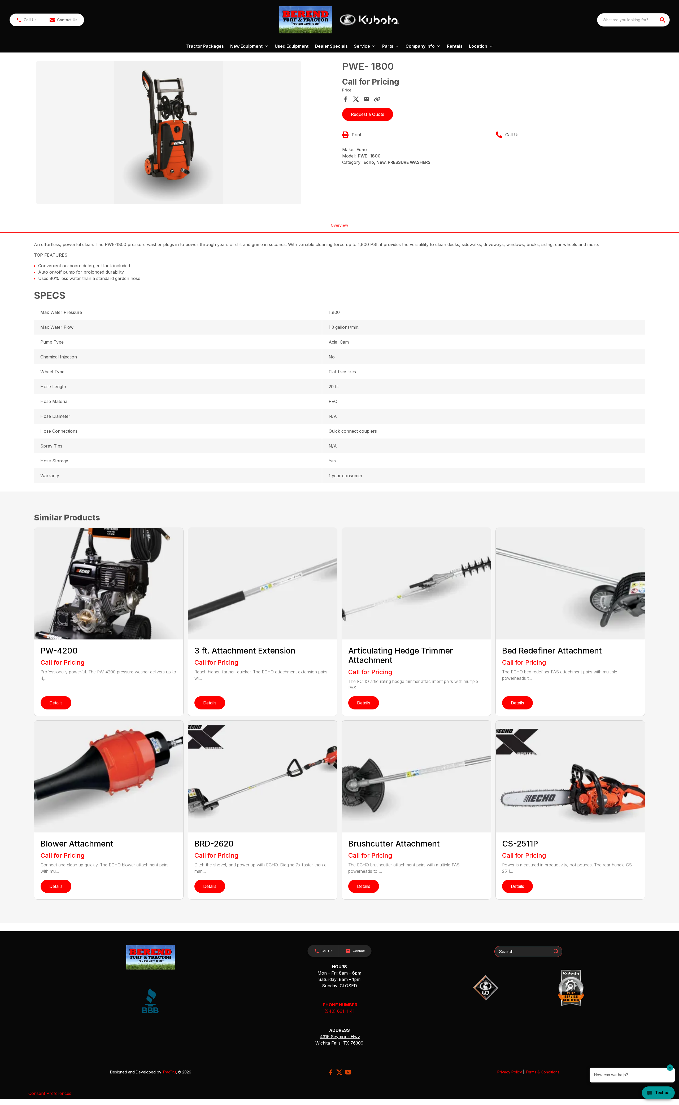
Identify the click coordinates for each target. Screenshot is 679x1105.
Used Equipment (291, 46)
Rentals (455, 46)
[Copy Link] (377, 99)
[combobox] (633, 20)
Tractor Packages (205, 46)
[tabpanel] (186, 133)
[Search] (556, 951)
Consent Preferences (49, 1093)
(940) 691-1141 (339, 1011)
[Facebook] (330, 1072)
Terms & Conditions (542, 1072)
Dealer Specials (331, 46)
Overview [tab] (339, 225)
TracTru (169, 1072)
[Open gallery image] (168, 132)
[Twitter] (339, 1072)
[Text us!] (658, 1093)
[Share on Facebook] (345, 99)
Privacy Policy (509, 1072)
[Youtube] (348, 1072)
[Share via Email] (366, 99)
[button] (26, 20)
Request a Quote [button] (367, 114)
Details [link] (56, 702)
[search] (663, 20)
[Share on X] (356, 99)
